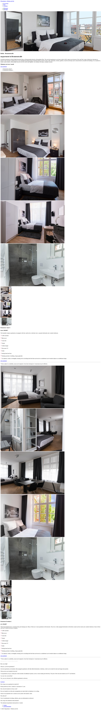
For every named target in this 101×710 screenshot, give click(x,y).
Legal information (7, 706)
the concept (5, 3)
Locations (5, 6)
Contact (5, 705)
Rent (4, 4)
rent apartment (4, 66)
